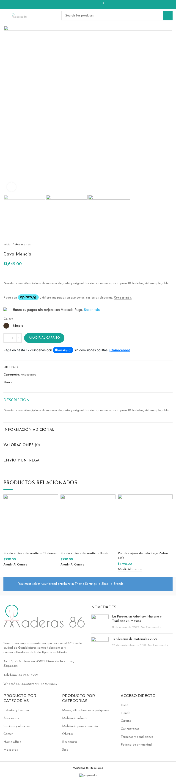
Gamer (8, 734)
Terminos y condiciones (137, 737)
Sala (65, 750)
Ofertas (68, 734)
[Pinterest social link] (81, 4)
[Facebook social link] (75, 4)
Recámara (69, 742)
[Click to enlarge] (11, 187)
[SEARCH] (168, 15)
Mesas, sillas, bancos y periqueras (86, 710)
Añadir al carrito (44, 337)
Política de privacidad (136, 744)
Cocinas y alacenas (16, 726)
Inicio (7, 244)
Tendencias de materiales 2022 (134, 639)
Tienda (125, 713)
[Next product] (170, 244)
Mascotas (10, 750)
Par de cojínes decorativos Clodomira (30, 553)
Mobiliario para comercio (80, 726)
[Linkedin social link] (87, 4)
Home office (12, 742)
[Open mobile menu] (5, 15)
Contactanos (130, 729)
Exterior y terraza (16, 710)
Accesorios (23, 244)
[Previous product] (161, 244)
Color (7, 319)
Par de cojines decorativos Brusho (84, 553)
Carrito (126, 721)
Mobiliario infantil (74, 718)
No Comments (151, 627)
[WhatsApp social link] (93, 4)
